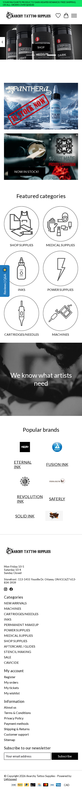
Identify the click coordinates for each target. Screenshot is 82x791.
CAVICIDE (11, 662)
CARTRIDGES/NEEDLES (21, 334)
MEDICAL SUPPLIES (60, 245)
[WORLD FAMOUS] (54, 516)
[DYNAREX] (57, 447)
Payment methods (16, 723)
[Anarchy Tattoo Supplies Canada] (28, 15)
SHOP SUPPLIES (21, 245)
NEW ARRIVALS (15, 603)
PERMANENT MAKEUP (21, 625)
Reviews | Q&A (5, 283)
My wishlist (12, 693)
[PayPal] (20, 785)
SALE (7, 657)
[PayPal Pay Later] (26, 785)
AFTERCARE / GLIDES (19, 646)
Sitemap (9, 740)
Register (10, 677)
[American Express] (58, 785)
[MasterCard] (45, 785)
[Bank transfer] (13, 785)
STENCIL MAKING (17, 652)
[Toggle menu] (74, 16)
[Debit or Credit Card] (33, 785)
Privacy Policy (13, 718)
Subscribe (65, 756)
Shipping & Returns (17, 729)
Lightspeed (10, 779)
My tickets (11, 688)
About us (10, 707)
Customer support (16, 734)
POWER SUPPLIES (60, 289)
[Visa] (52, 785)
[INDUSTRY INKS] (25, 482)
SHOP (41, 47)
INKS (21, 289)
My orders (11, 682)
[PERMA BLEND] (57, 482)
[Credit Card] (39, 785)
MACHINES (60, 334)
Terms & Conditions (17, 713)
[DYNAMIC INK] (25, 447)
